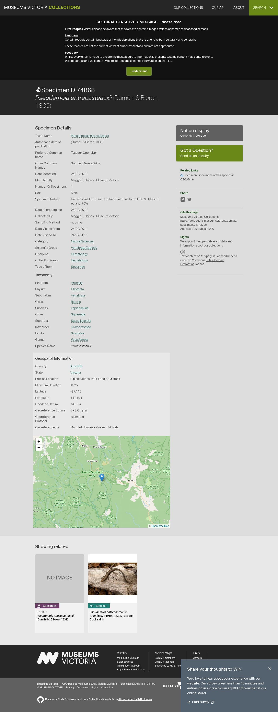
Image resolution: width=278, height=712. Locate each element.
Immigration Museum (128, 665)
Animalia (76, 282)
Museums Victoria (42, 8)
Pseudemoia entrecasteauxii (90, 135)
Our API (218, 7)
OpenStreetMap (160, 525)
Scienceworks (125, 662)
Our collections (188, 7)
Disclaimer (83, 687)
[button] (263, 7)
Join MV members (165, 658)
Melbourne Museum (128, 658)
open (203, 241)
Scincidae (77, 333)
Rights (95, 687)
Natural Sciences (82, 241)
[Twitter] (189, 200)
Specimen (78, 266)
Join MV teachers (164, 662)
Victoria (75, 372)
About (238, 7)
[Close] (269, 669)
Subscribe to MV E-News (169, 665)
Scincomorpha (81, 327)
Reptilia (76, 301)
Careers (197, 658)
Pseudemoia (79, 339)
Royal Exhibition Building (130, 669)
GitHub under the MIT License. (135, 699)
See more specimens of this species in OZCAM (207, 177)
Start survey (200, 702)
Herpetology (79, 254)
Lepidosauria (80, 308)
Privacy (70, 687)
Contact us (107, 687)
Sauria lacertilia (81, 320)
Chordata (77, 289)
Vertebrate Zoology (84, 247)
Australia (76, 366)
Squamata (78, 314)
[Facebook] (182, 200)
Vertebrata (78, 295)
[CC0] (182, 252)
